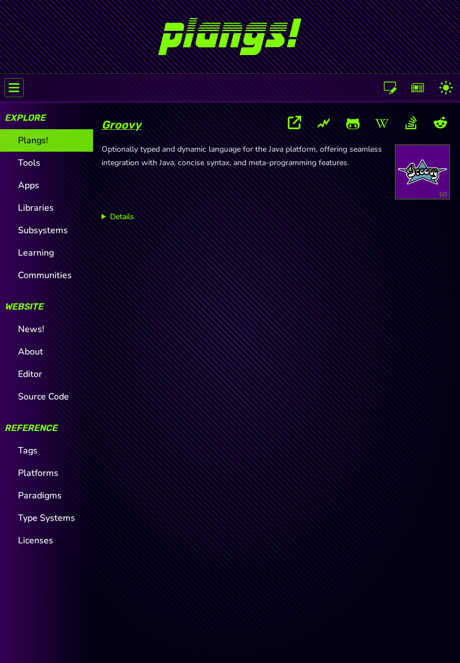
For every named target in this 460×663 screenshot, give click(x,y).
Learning (36, 253)
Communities (45, 275)
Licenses (35, 540)
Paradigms (40, 495)
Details (122, 216)
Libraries (36, 208)
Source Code (43, 396)
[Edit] (390, 87)
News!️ (31, 329)
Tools (29, 163)
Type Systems (46, 518)
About (30, 352)
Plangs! (33, 140)
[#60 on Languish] (323, 124)
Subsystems (43, 230)
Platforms (38, 473)
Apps (28, 185)
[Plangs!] (229, 32)
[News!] (418, 87)
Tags (28, 450)
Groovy (121, 124)
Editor (30, 374)
